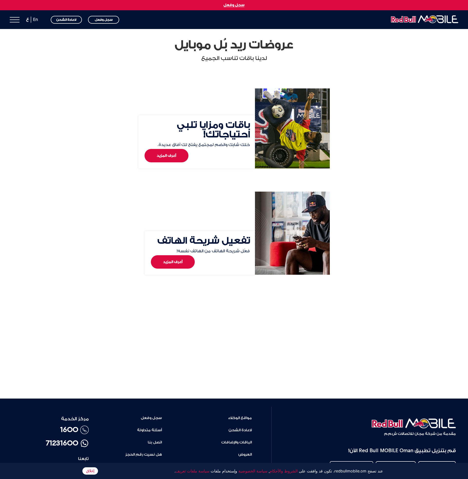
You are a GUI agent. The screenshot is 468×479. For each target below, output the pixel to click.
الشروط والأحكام (284, 471)
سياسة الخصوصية (252, 471)
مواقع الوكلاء (240, 418)
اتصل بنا (155, 442)
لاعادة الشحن (66, 19)
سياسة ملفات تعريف (192, 471)
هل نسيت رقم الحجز (143, 454)
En (35, 19)
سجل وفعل (234, 5)
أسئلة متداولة (149, 430)
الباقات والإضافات (236, 442)
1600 (69, 430)
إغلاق (90, 471)
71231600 (62, 443)
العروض (245, 454)
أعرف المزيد (166, 156)
